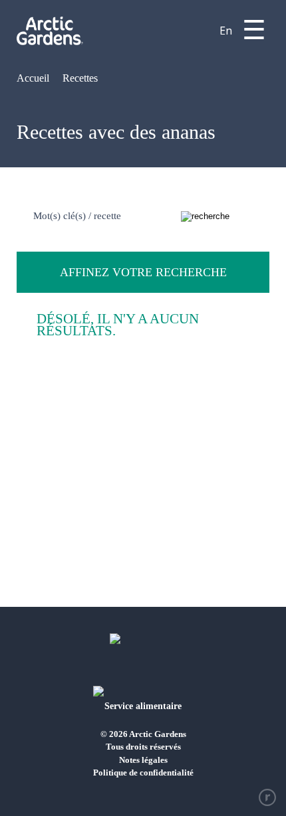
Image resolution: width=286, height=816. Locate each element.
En (225, 30)
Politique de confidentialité (143, 772)
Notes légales (143, 760)
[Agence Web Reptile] (267, 797)
